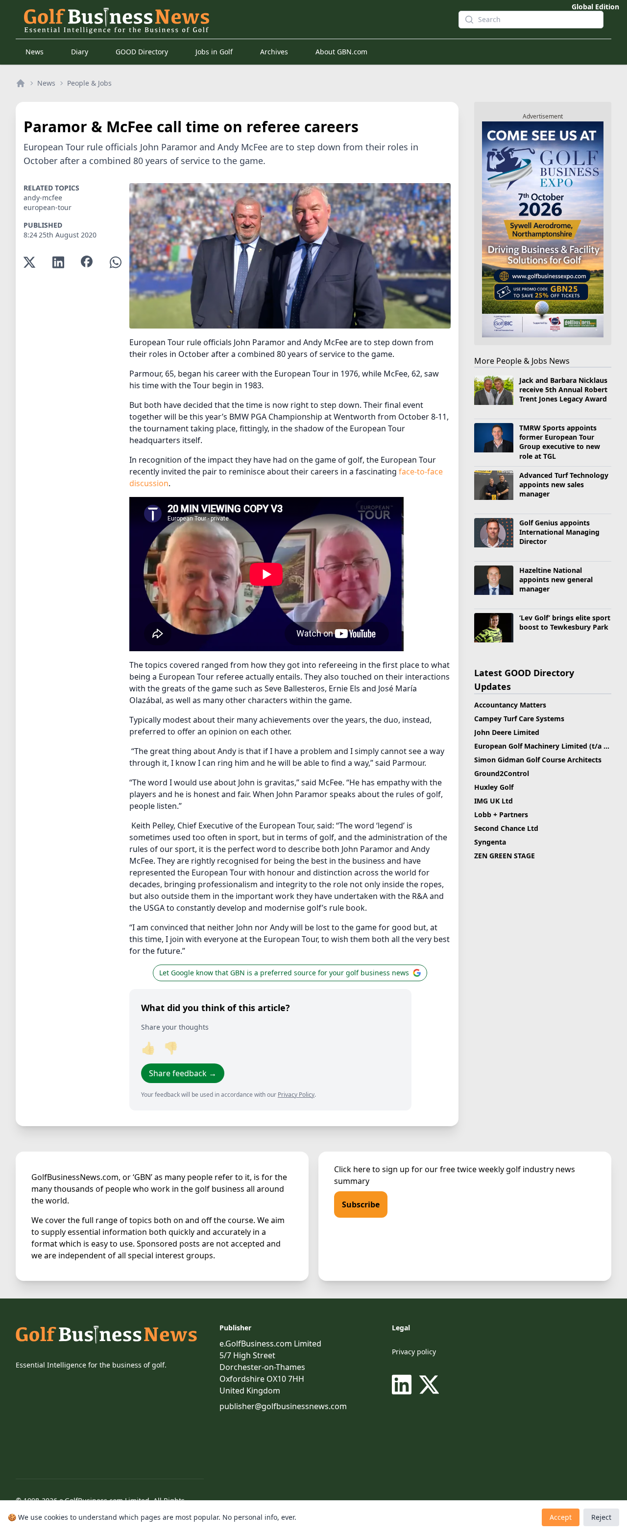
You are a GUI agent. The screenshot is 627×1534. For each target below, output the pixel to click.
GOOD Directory (142, 51)
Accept (561, 1517)
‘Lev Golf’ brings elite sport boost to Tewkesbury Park (564, 622)
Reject (601, 1517)
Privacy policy (414, 1351)
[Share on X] (29, 262)
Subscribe (361, 1204)
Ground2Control (501, 773)
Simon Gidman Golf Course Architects (538, 759)
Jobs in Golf (214, 51)
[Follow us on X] (429, 1384)
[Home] (20, 83)
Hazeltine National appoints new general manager (556, 580)
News (34, 51)
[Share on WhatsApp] (115, 262)
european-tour (48, 207)
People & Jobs (89, 83)
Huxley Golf (493, 787)
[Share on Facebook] (87, 262)
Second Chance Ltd (506, 828)
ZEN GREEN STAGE (504, 855)
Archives (274, 51)
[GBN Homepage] (233, 19)
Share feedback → (183, 1073)
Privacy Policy (296, 1094)
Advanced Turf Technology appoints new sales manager (563, 485)
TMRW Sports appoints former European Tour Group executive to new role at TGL (559, 442)
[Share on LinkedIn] (58, 262)
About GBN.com (341, 51)
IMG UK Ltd (493, 800)
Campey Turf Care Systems (519, 718)
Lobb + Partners (501, 814)
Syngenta (490, 842)
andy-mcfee (43, 197)
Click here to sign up (372, 1169)
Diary (79, 51)
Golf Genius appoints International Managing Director (559, 532)
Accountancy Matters (510, 704)
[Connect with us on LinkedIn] (403, 1384)
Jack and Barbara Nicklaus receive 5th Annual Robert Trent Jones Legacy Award (563, 390)
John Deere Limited (506, 732)
